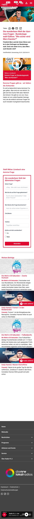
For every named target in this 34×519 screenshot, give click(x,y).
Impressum (4, 487)
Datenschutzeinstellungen (9, 490)
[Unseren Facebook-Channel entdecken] (5, 494)
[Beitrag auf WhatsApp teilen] (9, 28)
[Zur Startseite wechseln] (6, 3)
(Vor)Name (8, 213)
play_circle (26, 514)
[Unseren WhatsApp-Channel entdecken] (2, 494)
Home (4, 427)
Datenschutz (14, 487)
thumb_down (23, 514)
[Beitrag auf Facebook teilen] (13, 28)
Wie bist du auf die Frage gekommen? (16, 192)
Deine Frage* (9, 184)
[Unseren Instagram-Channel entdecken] (8, 494)
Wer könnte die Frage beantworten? (15, 205)
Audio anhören (26, 304)
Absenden (17, 244)
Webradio (5, 432)
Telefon (7, 222)
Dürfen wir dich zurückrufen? (13, 230)
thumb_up (30, 514)
